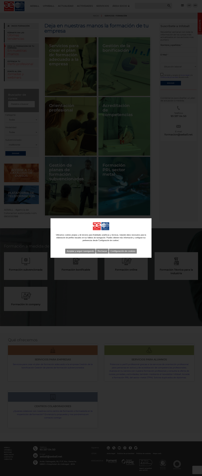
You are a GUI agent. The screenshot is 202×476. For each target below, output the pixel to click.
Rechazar (102, 251)
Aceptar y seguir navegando (80, 251)
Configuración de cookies (122, 251)
